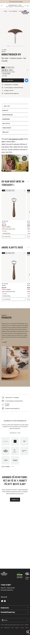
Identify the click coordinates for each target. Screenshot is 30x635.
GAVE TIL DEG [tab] (7, 106)
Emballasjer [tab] (5, 132)
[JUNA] (15, 460)
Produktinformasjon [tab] (7, 114)
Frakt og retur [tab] (6, 123)
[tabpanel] (15, 155)
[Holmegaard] (24, 441)
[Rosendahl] (6, 441)
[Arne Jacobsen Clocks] (24, 451)
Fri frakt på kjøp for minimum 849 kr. (17, 1)
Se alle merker (6, 466)
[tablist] (15, 119)
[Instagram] (4, 601)
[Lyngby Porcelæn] (15, 451)
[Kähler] (15, 441)
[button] (8, 46)
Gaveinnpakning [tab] (6, 119)
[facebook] (2, 601)
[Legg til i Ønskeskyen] (26, 80)
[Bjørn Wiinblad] (6, 460)
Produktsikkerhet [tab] (6, 128)
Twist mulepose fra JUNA (16, 139)
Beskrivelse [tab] (5, 110)
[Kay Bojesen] (6, 451)
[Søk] (25, 6)
